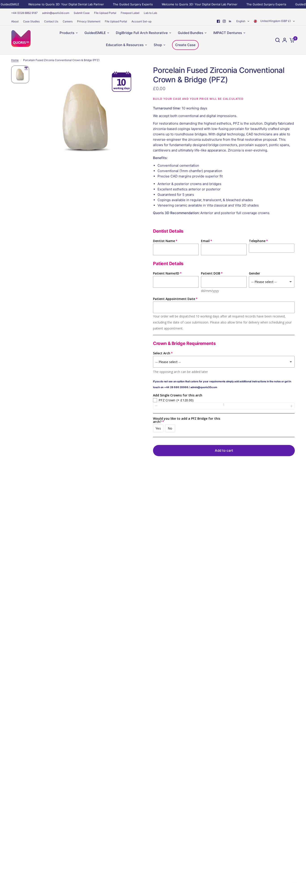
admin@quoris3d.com (55, 13)
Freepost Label (130, 13)
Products (67, 33)
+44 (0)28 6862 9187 (24, 13)
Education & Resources (125, 45)
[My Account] (284, 40)
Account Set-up (141, 21)
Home (15, 60)
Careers (68, 21)
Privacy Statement (88, 21)
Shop (158, 45)
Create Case (185, 45)
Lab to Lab (150, 13)
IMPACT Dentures (227, 33)
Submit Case (82, 13)
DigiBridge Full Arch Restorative (142, 33)
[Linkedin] (230, 21)
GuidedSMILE (95, 33)
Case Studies (31, 21)
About (15, 21)
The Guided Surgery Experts (127, 4)
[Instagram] (224, 21)
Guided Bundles (190, 33)
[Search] (277, 40)
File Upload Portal (105, 13)
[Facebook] (218, 21)
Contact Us (51, 21)
